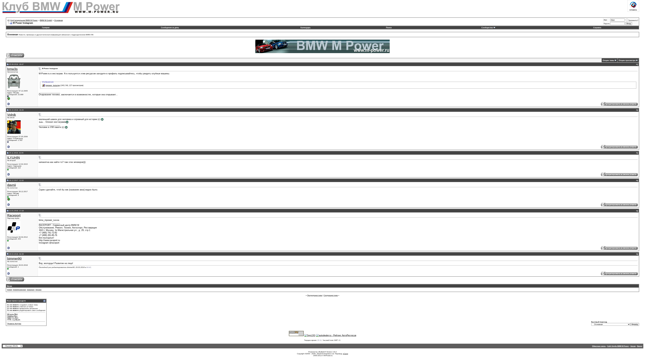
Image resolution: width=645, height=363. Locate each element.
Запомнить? (633, 20)
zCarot (345, 354)
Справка (597, 28)
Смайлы (10, 316)
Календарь (305, 28)
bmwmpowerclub (19, 290)
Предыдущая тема (314, 295)
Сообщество (487, 28)
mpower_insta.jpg (53, 85)
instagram (30, 290)
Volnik (11, 114)
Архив (633, 346)
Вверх (639, 346)
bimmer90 (14, 258)
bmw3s (12, 69)
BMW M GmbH (46, 20)
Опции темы (608, 60)
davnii (11, 185)
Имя (605, 20)
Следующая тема (331, 295)
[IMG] (9, 318)
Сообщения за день (170, 28)
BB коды (10, 314)
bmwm (9, 290)
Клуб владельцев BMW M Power (24, 20)
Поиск (389, 28)
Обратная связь (599, 346)
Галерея (45, 28)
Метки (9, 286)
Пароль (607, 24)
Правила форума (14, 324)
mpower (38, 290)
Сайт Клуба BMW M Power (618, 346)
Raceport (13, 215)
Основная (58, 20)
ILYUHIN (13, 157)
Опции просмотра (627, 60)
